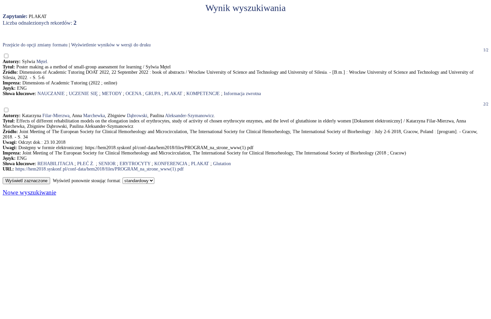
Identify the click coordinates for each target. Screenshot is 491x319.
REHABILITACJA (55, 163)
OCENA (133, 93)
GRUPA (152, 93)
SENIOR (107, 163)
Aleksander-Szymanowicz (189, 115)
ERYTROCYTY (135, 163)
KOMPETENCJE (203, 93)
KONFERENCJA (170, 163)
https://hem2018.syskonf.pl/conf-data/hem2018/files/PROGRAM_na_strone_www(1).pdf (99, 169)
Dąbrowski (137, 115)
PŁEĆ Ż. (86, 163)
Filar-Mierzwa (55, 115)
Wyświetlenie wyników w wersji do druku (111, 44)
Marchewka (94, 115)
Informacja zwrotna (242, 93)
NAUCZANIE (51, 93)
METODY (112, 93)
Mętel (41, 61)
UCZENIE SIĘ (83, 93)
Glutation (222, 163)
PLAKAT (173, 93)
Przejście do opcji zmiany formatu (35, 44)
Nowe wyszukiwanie (29, 192)
